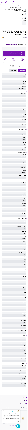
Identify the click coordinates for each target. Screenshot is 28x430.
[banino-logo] (14, 2)
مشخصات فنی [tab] (22, 70)
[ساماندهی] (23, 419)
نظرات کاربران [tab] (13, 70)
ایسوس (19, 40)
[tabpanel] (14, 230)
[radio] (11, 44)
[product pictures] (24, 11)
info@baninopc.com (4, 408)
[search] (22, 2)
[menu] (26, 2)
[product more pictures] (24, 23)
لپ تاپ (22, 40)
